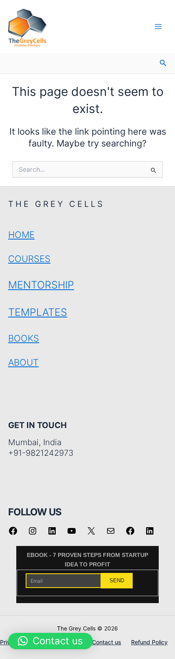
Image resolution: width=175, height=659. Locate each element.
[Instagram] (32, 533)
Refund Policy (149, 642)
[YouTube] (72, 533)
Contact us (106, 642)
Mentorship (41, 285)
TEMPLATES (37, 312)
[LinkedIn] (52, 533)
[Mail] (111, 533)
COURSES (29, 258)
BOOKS (23, 338)
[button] (163, 63)
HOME (21, 234)
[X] (91, 533)
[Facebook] (13, 533)
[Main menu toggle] (158, 26)
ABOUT (23, 362)
